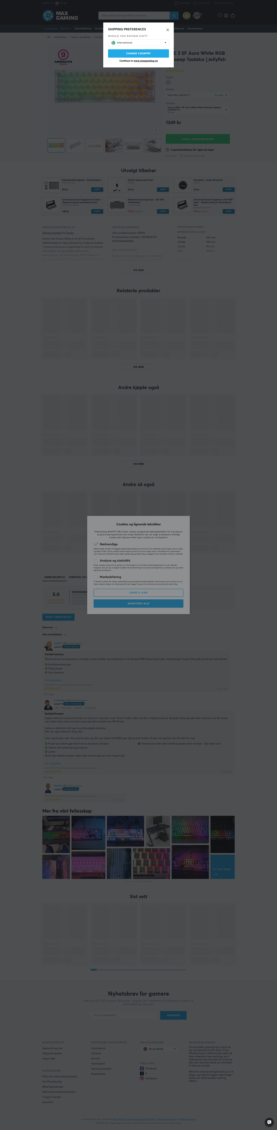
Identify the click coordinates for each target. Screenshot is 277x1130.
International (124, 42)
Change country (138, 53)
